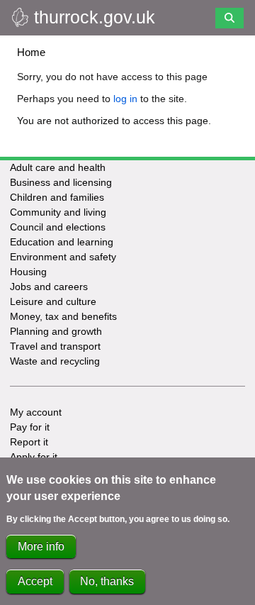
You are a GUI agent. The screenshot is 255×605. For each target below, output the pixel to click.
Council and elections (58, 227)
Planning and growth (56, 331)
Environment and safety (63, 256)
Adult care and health (58, 167)
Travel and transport (55, 346)
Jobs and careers (49, 286)
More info (41, 546)
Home (31, 52)
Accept (35, 581)
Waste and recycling (55, 361)
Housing (28, 271)
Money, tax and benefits (63, 316)
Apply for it (33, 456)
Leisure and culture (53, 301)
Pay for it (30, 427)
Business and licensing (61, 182)
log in (125, 98)
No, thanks (107, 581)
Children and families (57, 197)
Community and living (58, 212)
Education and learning (61, 242)
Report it (29, 442)
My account (36, 412)
